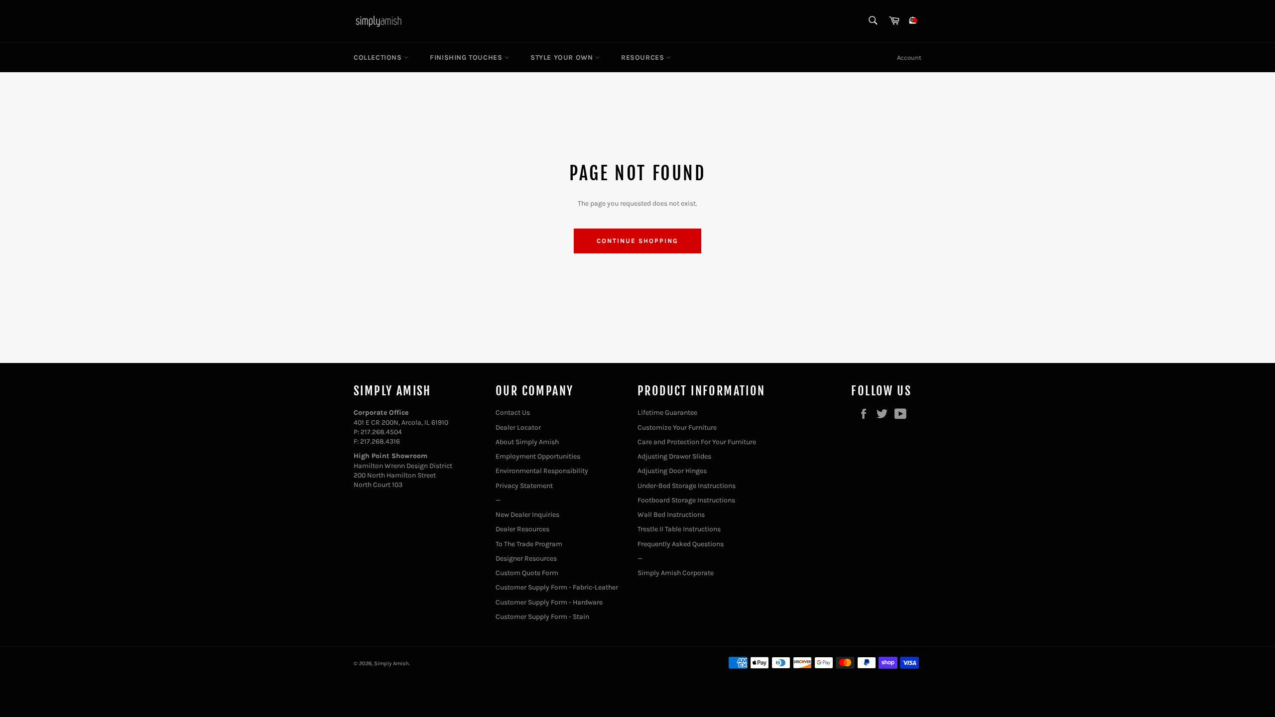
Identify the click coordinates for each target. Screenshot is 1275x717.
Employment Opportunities (538, 456)
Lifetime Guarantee (667, 412)
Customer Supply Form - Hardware (549, 602)
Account (909, 57)
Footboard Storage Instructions (686, 500)
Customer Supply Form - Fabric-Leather (557, 587)
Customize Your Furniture (677, 427)
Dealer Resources (522, 529)
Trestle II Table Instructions (679, 529)
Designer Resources (526, 558)
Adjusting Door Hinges (672, 471)
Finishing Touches (467, 57)
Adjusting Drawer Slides (674, 456)
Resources (643, 57)
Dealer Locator (518, 427)
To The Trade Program (529, 544)
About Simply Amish (527, 442)
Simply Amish (391, 663)
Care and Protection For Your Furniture (697, 442)
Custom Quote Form (527, 573)
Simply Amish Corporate (676, 573)
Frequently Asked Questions (681, 544)
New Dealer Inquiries (527, 514)
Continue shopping (637, 240)
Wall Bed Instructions (671, 514)
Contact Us (513, 412)
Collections (379, 57)
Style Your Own (562, 57)
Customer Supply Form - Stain (542, 616)
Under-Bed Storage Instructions (687, 485)
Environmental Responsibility (542, 471)
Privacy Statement (524, 485)
